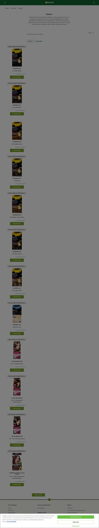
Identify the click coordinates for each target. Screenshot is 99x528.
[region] (49, 520)
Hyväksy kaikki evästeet (75, 516)
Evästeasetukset (75, 526)
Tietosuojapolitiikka (11, 521)
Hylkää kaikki (76, 522)
